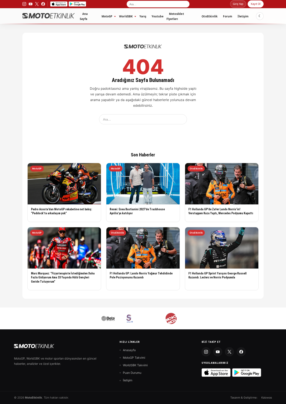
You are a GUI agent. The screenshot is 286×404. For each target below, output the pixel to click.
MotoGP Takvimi (134, 357)
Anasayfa (129, 350)
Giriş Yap (238, 4)
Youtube (157, 16)
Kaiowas (266, 397)
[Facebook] (241, 351)
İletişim (243, 16)
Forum (227, 16)
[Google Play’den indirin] (77, 3)
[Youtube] (217, 351)
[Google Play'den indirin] (246, 372)
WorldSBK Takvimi (135, 365)
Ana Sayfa (84, 16)
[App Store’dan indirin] (58, 3)
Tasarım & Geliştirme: (244, 397)
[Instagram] (206, 351)
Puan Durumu (132, 372)
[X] (229, 351)
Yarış (142, 16)
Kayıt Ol (255, 4)
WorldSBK (126, 16)
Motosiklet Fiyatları (175, 16)
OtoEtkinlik (210, 16)
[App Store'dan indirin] (216, 372)
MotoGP (107, 16)
